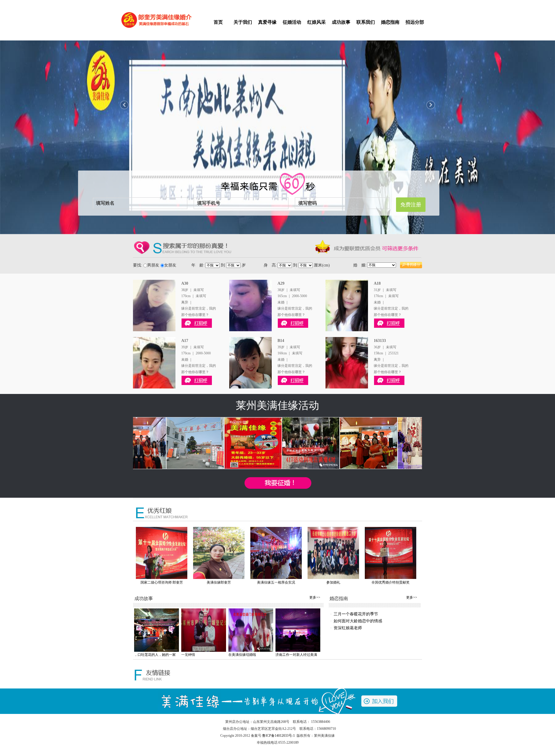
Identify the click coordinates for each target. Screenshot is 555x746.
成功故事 (341, 22)
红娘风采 (316, 22)
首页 (218, 22)
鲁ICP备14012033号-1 (278, 736)
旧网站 (417, 3)
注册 (206, 3)
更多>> (314, 597)
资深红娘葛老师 (348, 628)
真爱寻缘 (267, 22)
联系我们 (365, 22)
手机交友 (386, 3)
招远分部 (415, 22)
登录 (197, 3)
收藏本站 (402, 3)
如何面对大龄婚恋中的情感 (358, 621)
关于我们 (243, 22)
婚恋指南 (390, 22)
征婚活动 (292, 22)
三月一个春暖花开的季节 (356, 614)
